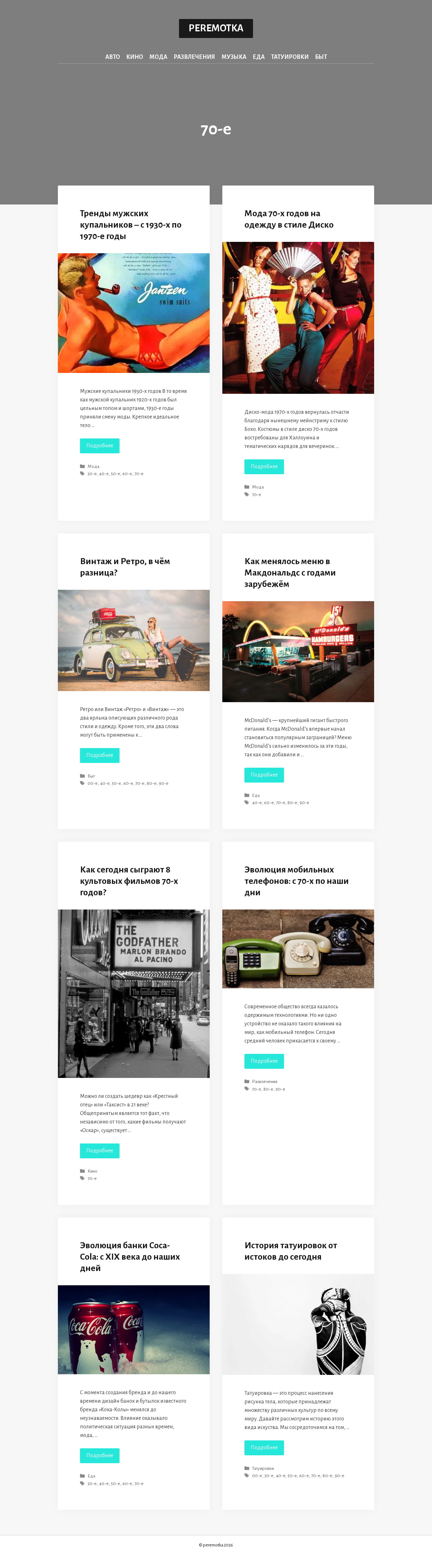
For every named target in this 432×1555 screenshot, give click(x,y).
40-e (104, 473)
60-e (127, 473)
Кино (134, 57)
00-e (93, 783)
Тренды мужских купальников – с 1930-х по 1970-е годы (131, 225)
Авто (112, 57)
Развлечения (194, 57)
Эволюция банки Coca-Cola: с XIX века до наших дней (130, 1257)
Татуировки (290, 57)
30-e (92, 473)
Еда (259, 57)
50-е (115, 473)
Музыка (233, 57)
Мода (158, 57)
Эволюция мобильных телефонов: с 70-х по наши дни (296, 881)
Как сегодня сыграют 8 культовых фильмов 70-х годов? (129, 881)
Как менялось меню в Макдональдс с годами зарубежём (290, 573)
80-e (152, 783)
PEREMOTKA (216, 28)
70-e (139, 473)
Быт (321, 57)
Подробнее (103, 448)
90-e (164, 783)
